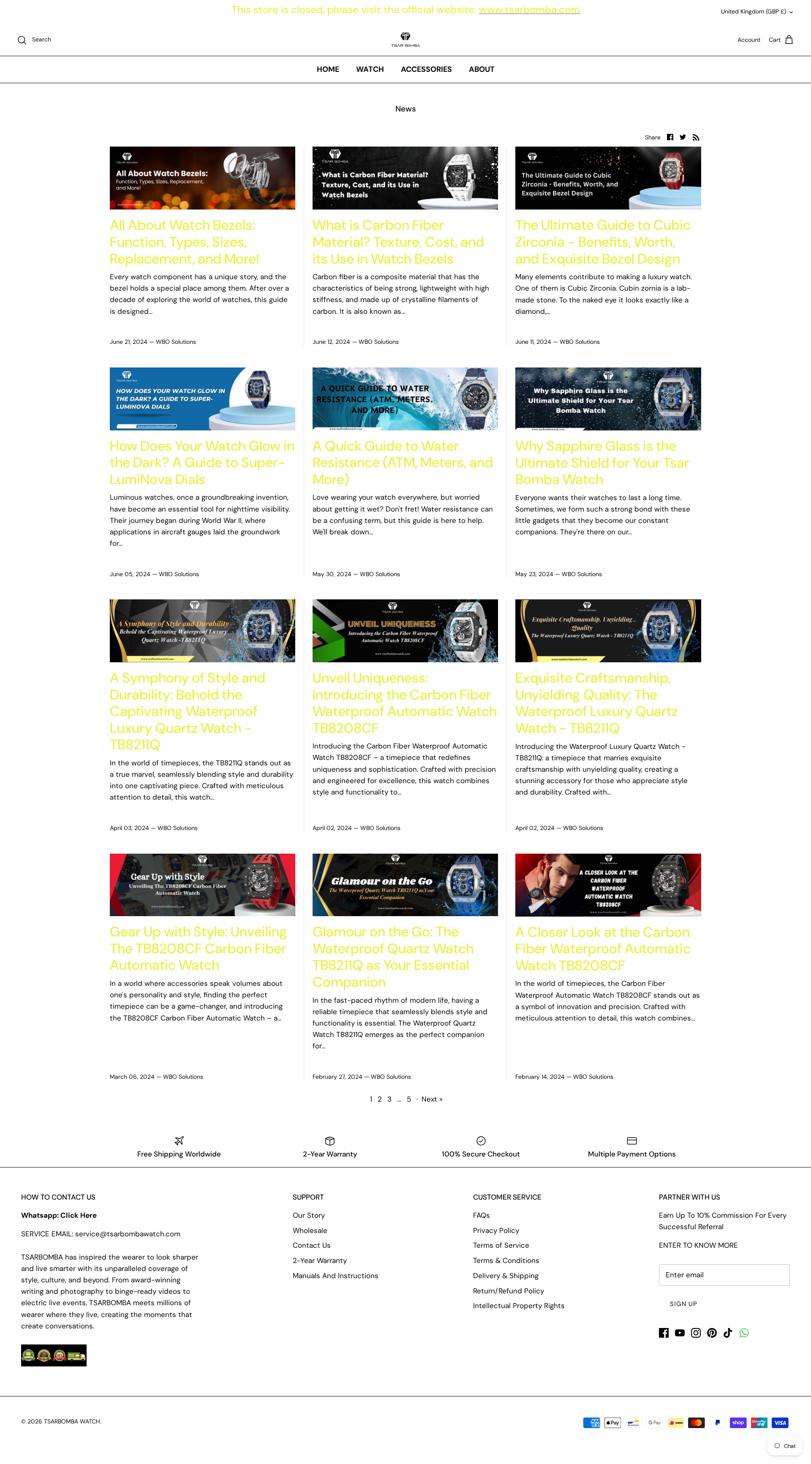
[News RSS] (696, 136)
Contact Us (312, 1245)
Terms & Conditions (506, 1260)
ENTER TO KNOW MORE (698, 1245)
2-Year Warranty (320, 1260)
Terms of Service (501, 1245)
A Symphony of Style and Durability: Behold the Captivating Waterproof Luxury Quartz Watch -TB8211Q (187, 711)
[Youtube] (680, 1333)
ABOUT (482, 69)
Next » (432, 1099)
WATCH (370, 69)
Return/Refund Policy (508, 1290)
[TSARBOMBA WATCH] (405, 39)
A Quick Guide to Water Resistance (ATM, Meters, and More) (403, 462)
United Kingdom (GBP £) (753, 11)
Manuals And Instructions (335, 1275)
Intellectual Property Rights (519, 1305)
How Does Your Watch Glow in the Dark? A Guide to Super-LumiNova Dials (202, 462)
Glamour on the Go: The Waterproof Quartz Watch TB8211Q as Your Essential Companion (393, 956)
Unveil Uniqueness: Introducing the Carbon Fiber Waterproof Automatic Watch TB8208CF (405, 703)
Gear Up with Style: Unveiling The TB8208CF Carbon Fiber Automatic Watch (198, 948)
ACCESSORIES (426, 69)
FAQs (481, 1215)
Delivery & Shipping (506, 1275)
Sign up (683, 1304)
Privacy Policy (496, 1230)
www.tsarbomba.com (529, 9)
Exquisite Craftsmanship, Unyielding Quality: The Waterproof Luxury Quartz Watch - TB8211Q (596, 703)
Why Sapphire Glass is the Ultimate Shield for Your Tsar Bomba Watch (602, 462)
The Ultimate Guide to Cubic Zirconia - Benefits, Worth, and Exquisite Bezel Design (603, 241)
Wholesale (310, 1230)
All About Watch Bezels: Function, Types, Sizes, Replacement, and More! (184, 241)
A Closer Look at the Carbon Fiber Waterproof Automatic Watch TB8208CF (603, 948)
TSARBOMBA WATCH (72, 1421)
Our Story (309, 1215)
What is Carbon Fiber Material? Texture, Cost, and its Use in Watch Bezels (398, 241)
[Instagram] (696, 1333)
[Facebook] (664, 1333)
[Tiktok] (728, 1333)
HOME (328, 69)
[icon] (744, 1333)
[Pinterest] (712, 1333)
